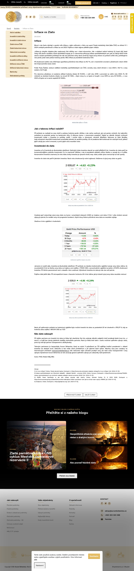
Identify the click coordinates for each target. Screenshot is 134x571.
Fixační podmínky (12, 509)
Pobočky (72, 509)
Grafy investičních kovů (45, 520)
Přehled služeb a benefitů (46, 509)
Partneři (72, 516)
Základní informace (75, 505)
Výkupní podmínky (44, 512)
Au (8, 2)
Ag (25, 2)
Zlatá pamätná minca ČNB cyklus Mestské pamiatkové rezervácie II (31, 456)
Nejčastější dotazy (44, 516)
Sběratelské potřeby (17, 76)
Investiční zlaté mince (18, 40)
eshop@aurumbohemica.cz (115, 511)
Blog (70, 520)
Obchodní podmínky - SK (15, 520)
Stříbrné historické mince (19, 68)
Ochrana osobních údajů (15, 524)
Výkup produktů (83, 3)
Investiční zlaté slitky (17, 36)
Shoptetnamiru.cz (117, 567)
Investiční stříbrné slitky (18, 56)
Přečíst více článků (67, 476)
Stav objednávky (43, 505)
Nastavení (40, 565)
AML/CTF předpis (13, 531)
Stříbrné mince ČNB (17, 64)
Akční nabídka (15, 32)
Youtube (108, 519)
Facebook (26, 16)
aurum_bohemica (34, 16)
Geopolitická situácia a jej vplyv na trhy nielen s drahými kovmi (90, 435)
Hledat (67, 16)
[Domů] (9, 28)
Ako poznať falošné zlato (83, 462)
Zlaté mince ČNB (16, 44)
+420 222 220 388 (112, 515)
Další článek (90, 395)
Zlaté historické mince (18, 48)
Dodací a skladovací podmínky (17, 512)
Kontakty (72, 512)
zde (35, 559)
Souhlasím (94, 556)
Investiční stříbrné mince (19, 60)
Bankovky (13, 72)
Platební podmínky (13, 505)
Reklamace (10, 527)
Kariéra (71, 524)
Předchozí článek (73, 395)
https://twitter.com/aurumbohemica (30, 16)
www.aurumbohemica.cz (60, 350)
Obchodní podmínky (13, 516)
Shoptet (126, 567)
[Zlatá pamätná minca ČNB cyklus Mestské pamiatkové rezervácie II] (36, 445)
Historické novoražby (17, 52)
